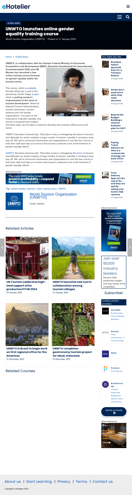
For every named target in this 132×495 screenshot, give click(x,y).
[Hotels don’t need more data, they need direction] (105, 91)
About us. (13, 481)
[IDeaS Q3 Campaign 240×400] (113, 250)
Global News (21, 56)
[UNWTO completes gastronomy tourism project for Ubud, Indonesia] (73, 324)
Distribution (115, 319)
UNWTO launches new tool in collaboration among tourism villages (72, 285)
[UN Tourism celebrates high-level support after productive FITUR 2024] (27, 258)
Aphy (114, 352)
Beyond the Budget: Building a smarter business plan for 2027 (118, 121)
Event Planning (116, 371)
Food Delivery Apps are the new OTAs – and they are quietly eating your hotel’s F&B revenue (118, 183)
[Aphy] (105, 354)
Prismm (115, 368)
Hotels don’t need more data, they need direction (117, 95)
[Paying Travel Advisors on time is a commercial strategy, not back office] (105, 144)
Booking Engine (117, 313)
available (31, 88)
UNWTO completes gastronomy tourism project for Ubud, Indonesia (72, 352)
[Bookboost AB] (105, 384)
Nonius (115, 331)
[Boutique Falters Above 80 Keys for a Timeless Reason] (105, 64)
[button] (128, 6)
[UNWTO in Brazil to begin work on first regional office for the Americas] (27, 324)
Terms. (82, 481)
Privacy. (64, 481)
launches (31, 189)
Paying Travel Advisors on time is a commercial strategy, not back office (118, 150)
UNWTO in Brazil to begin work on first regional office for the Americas (26, 352)
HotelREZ (115, 310)
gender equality (18, 189)
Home (9, 56)
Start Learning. (38, 481)
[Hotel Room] (113, 447)
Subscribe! (113, 292)
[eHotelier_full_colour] (16, 6)
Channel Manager (117, 316)
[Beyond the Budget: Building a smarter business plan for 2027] (105, 116)
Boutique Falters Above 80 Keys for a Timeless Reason (116, 69)
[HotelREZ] (105, 311)
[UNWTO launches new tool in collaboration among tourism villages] (73, 258)
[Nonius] (105, 332)
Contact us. (103, 481)
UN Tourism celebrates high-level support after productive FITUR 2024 (26, 285)
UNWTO (10, 153)
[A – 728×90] (50, 183)
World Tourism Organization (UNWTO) (25, 39)
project (35, 94)
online (39, 189)
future (80, 153)
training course (50, 189)
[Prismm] (105, 369)
